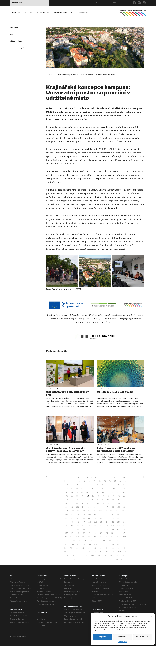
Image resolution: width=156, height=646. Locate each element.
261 (122, 559)
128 (101, 515)
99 (124, 503)
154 (124, 522)
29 (72, 485)
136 (83, 518)
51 (124, 489)
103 (83, 507)
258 (104, 559)
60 (108, 492)
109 (118, 507)
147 (84, 522)
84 (108, 500)
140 (107, 518)
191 (83, 537)
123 (72, 515)
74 (119, 496)
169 (84, 529)
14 (124, 477)
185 (112, 533)
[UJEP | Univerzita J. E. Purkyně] (132, 14)
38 (118, 485)
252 (68, 559)
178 (72, 533)
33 (92, 485)
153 (118, 522)
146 (78, 522)
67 (82, 496)
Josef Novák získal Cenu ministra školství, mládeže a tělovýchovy (65, 449)
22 (100, 481)
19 (84, 481)
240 (119, 552)
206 (110, 541)
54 (77, 492)
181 (89, 533)
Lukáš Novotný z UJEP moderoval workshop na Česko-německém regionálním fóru (116, 450)
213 (89, 544)
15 (65, 481)
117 (100, 511)
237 (101, 552)
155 (66, 526)
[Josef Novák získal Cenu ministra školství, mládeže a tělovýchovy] (70, 429)
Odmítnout (122, 637)
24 (110, 481)
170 (90, 529)
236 (95, 552)
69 (93, 496)
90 (77, 503)
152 (113, 522)
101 (72, 507)
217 (113, 544)
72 (108, 496)
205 (104, 541)
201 (80, 541)
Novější (49, 477)
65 (72, 496)
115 (89, 511)
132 (124, 515)
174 (112, 529)
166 (66, 529)
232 (71, 552)
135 (78, 518)
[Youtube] (144, 2)
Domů (51, 75)
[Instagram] (139, 2)
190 (77, 537)
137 (89, 518)
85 (113, 500)
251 (123, 556)
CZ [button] (96, 3)
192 (89, 537)
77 (72, 500)
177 (66, 533)
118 (106, 511)
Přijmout (102, 637)
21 (94, 481)
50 (119, 489)
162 (106, 526)
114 (84, 511)
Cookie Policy (122, 642)
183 (101, 533)
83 (103, 500)
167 (72, 529)
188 (66, 537)
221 (71, 548)
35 (103, 485)
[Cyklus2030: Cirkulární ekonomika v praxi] (70, 373)
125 (84, 515)
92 (87, 503)
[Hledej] (97, 12)
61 (113, 492)
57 (92, 492)
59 (103, 492)
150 (101, 522)
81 (92, 500)
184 (106, 533)
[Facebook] (134, 2)
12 (114, 477)
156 (72, 526)
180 (84, 533)
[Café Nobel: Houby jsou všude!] (121, 373)
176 (124, 529)
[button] (151, 616)
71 (103, 496)
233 (77, 552)
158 (83, 526)
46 (98, 489)
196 (112, 537)
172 (101, 529)
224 (89, 548)
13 (119, 477)
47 (103, 489)
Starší (142, 477)
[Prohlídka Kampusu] (62, 271)
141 (113, 518)
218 (118, 544)
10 (105, 477)
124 (78, 515)
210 (72, 544)
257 (98, 559)
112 (73, 511)
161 (101, 526)
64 (67, 496)
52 (67, 492)
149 (95, 522)
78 (77, 500)
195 (107, 537)
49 (114, 489)
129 (107, 515)
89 (71, 503)
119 (111, 511)
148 (89, 522)
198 (124, 537)
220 (65, 548)
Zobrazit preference (143, 637)
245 (86, 556)
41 (72, 489)
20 (90, 481)
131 (118, 515)
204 (98, 541)
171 (95, 529)
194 (101, 537)
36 (108, 485)
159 (89, 526)
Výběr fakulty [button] (17, 3)
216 (107, 544)
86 (118, 500)
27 (125, 481)
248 (104, 556)
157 (78, 526)
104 (89, 507)
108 (113, 507)
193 (95, 537)
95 (103, 503)
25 (115, 481)
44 (87, 489)
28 (67, 485)
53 (72, 492)
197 (118, 537)
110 (124, 507)
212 (84, 544)
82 (98, 500)
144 (66, 522)
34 (98, 485)
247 (98, 556)
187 (124, 533)
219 (124, 544)
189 (71, 537)
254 (80, 559)
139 (101, 518)
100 (66, 507)
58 (97, 492)
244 (80, 556)
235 (89, 552)
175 (118, 529)
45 (93, 489)
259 (110, 559)
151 (107, 522)
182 (95, 533)
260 (116, 559)
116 (95, 511)
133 (66, 518)
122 (66, 515)
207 (116, 541)
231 (65, 552)
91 (82, 503)
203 (92, 541)
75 (124, 496)
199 (67, 541)
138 (95, 518)
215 (101, 544)
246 (92, 556)
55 (82, 492)
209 (66, 544)
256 (92, 559)
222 (77, 548)
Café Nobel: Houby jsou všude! (115, 391)
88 (66, 503)
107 (107, 507)
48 (108, 489)
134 (72, 518)
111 (67, 511)
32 (87, 485)
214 (95, 544)
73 (113, 496)
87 (123, 500)
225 (95, 548)
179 (78, 533)
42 (77, 489)
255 (86, 559)
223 (83, 548)
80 (88, 500)
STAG (124, 3)
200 (73, 541)
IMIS (114, 3)
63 (124, 492)
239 (113, 552)
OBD (105, 3)
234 (83, 552)
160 (95, 526)
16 (70, 481)
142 (118, 518)
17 (74, 481)
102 (77, 507)
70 (98, 496)
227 (107, 548)
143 (124, 518)
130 (113, 515)
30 (77, 485)
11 (109, 477)
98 (119, 503)
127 (95, 515)
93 (92, 503)
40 (67, 489)
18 (79, 481)
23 (105, 481)
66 (77, 496)
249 (110, 556)
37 (113, 485)
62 (118, 492)
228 (113, 548)
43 (82, 489)
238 (107, 552)
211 (78, 544)
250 (117, 556)
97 (113, 503)
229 (119, 548)
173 (107, 529)
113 (78, 511)
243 (74, 556)
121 (123, 511)
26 (120, 481)
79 (82, 500)
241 (125, 552)
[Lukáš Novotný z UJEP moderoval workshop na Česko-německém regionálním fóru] (121, 429)
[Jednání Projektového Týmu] (128, 271)
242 (67, 556)
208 (122, 541)
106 (101, 507)
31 (82, 485)
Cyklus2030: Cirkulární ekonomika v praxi (67, 393)
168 (78, 529)
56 (87, 492)
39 (123, 485)
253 (74, 559)
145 (72, 522)
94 (98, 503)
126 (89, 515)
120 (117, 511)
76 (67, 500)
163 (112, 526)
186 (118, 533)
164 (118, 526)
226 (101, 548)
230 (125, 548)
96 (108, 503)
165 (124, 526)
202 (85, 541)
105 (95, 507)
